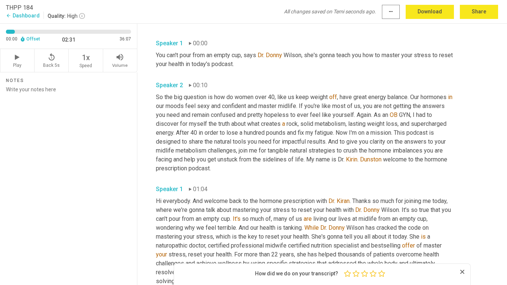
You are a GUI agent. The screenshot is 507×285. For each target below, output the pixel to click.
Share (479, 11)
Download (430, 11)
